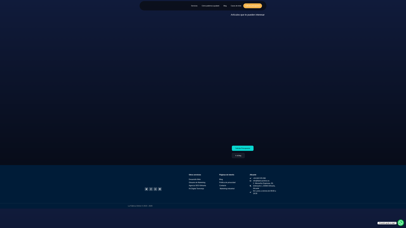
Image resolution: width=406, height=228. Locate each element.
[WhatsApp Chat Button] (401, 223)
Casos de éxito (236, 6)
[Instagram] (155, 189)
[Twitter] (146, 189)
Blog (225, 6)
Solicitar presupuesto (252, 6)
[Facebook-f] (151, 189)
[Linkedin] (160, 189)
